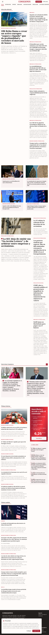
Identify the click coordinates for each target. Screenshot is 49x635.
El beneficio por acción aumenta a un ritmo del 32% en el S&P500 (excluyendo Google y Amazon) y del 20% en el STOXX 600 (38, 47)
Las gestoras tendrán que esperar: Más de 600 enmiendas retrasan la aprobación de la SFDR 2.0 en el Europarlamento (39, 247)
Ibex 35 (2, 587)
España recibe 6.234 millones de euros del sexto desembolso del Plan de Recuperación (12, 207)
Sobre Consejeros (42, 614)
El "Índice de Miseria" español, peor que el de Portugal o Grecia (13, 442)
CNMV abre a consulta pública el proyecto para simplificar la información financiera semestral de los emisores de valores (40, 293)
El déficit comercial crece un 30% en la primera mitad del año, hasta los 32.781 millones (14, 428)
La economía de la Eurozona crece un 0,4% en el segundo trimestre (14, 473)
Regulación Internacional (36, 88)
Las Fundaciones (42, 631)
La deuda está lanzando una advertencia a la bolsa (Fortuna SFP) (13, 524)
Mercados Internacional (35, 41)
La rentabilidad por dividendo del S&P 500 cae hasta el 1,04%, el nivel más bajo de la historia (38, 69)
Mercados (32, 12)
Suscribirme (38, 1)
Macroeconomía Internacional (8, 28)
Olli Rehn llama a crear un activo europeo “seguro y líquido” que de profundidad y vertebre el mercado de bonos (14, 37)
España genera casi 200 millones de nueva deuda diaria (11, 182)
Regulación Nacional (38, 282)
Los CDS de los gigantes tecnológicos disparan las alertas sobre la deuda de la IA (38, 125)
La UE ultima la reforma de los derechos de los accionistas (39, 223)
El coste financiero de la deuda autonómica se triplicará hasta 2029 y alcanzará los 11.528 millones (13, 457)
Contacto (40, 615)
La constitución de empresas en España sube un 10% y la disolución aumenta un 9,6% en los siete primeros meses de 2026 (36, 183)
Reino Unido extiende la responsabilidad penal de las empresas (38, 92)
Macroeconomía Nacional (33, 179)
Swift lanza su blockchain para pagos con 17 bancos (39, 325)
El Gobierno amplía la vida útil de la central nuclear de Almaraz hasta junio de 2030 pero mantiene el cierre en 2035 (13, 488)
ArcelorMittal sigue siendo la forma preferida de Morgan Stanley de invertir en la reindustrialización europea (13, 591)
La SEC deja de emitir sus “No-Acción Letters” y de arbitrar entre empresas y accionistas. (16, 242)
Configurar (29, 630)
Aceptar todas (36, 630)
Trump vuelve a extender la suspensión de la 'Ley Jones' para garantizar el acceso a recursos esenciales (38, 145)
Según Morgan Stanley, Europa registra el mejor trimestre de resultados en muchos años (36, 207)
